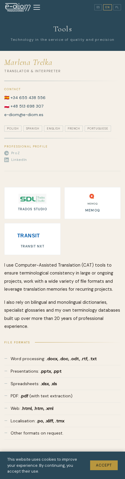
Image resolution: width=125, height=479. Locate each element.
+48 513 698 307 (27, 106)
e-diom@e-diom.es (23, 114)
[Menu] (36, 7)
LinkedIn (19, 160)
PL (117, 7)
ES (98, 7)
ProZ (15, 153)
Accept (104, 465)
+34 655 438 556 (28, 97)
